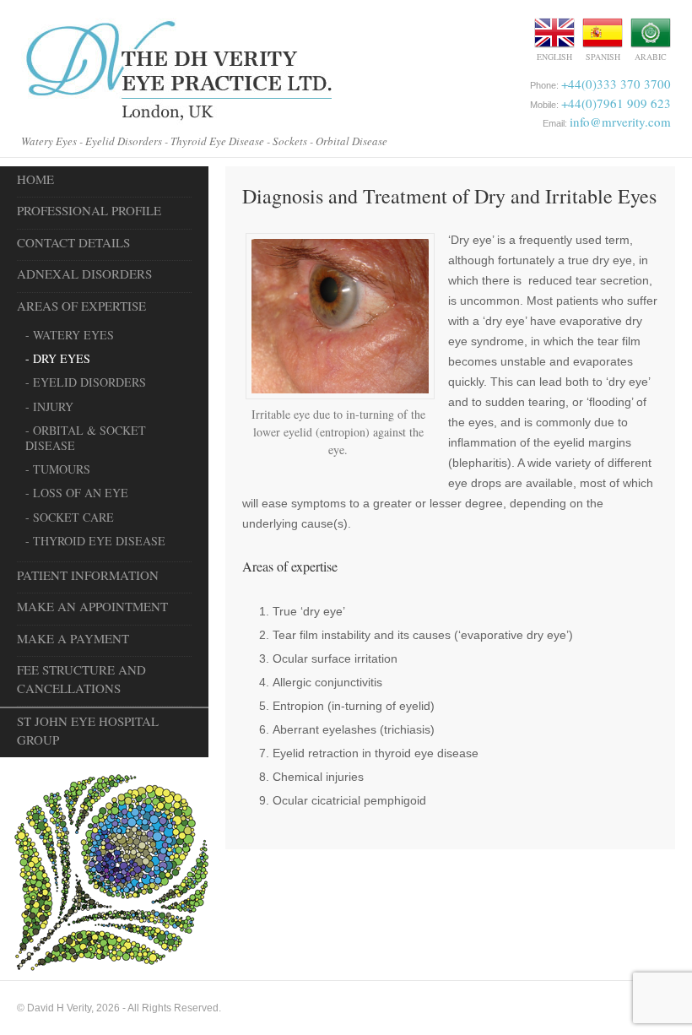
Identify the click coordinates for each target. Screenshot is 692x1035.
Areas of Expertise (81, 305)
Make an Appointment (92, 606)
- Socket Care (69, 517)
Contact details (73, 242)
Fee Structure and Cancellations (81, 678)
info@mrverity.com (620, 121)
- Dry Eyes (57, 358)
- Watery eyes (69, 335)
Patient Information (88, 574)
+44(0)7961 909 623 (616, 103)
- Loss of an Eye (76, 493)
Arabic (651, 56)
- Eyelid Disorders (85, 382)
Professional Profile (89, 210)
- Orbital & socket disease (85, 437)
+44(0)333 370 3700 (616, 83)
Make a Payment (73, 638)
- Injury (49, 406)
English (554, 56)
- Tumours (57, 469)
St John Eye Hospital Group (88, 730)
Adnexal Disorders (84, 273)
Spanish (603, 56)
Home (35, 179)
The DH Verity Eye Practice (176, 71)
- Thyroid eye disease (95, 541)
